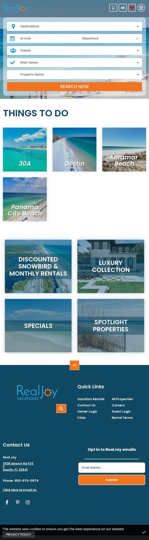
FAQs (81, 417)
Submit (112, 480)
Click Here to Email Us (19, 490)
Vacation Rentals (91, 399)
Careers (118, 405)
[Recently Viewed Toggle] (122, 8)
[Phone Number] (113, 8)
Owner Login (87, 411)
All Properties (122, 399)
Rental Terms (122, 417)
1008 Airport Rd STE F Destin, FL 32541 (18, 466)
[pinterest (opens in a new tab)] (17, 502)
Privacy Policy (18, 534)
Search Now (74, 87)
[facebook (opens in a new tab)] (7, 502)
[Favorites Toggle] (132, 8)
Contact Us (86, 405)
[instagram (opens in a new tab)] (27, 502)
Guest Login (121, 411)
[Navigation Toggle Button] (141, 8)
